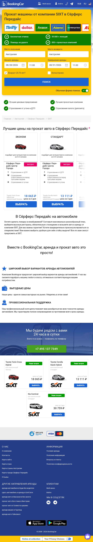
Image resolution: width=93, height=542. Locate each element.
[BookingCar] (13, 3)
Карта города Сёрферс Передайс (15, 473)
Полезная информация (55, 455)
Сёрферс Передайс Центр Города (13, 165)
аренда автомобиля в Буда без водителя (18, 488)
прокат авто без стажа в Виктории (16, 501)
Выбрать (21, 204)
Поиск (46, 81)
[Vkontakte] (48, 502)
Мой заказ (47, 4)
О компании (7, 451)
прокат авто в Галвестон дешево (15, 505)
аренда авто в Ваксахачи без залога (16, 497)
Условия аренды (53, 451)
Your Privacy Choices (54, 539)
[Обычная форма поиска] (84, 90)
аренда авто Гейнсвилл (11, 514)
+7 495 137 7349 (46, 349)
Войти (60, 4)
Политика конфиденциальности (59, 464)
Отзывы (5, 477)
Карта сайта (7, 460)
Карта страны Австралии (12, 468)
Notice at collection (31, 539)
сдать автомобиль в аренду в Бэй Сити (17, 492)
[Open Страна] (90, 3)
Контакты (6, 455)
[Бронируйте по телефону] (66, 3)
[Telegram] (55, 502)
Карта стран (7, 464)
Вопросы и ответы (53, 460)
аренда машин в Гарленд (12, 510)
